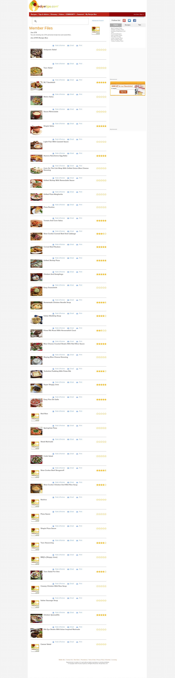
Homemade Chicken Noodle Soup (57, 302)
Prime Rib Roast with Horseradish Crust (60, 330)
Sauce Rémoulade (51, 112)
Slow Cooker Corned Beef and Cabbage (60, 234)
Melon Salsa (48, 97)
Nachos (44, 500)
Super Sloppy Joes (51, 385)
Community (70, 14)
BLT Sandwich (49, 82)
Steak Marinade (47, 442)
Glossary (53, 14)
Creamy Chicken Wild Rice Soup (54, 586)
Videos (61, 14)
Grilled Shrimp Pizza (52, 260)
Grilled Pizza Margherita (53, 194)
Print (80, 45)
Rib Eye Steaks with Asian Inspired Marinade (62, 629)
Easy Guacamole (50, 287)
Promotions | (84, 659)
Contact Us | (69, 659)
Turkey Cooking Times (117, 41)
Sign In (142, 14)
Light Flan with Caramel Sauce (56, 142)
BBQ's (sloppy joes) (49, 557)
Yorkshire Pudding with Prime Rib (57, 371)
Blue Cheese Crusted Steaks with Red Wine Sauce (64, 344)
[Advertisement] (102, 6)
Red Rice (44, 414)
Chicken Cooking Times (117, 29)
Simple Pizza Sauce (48, 528)
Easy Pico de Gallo (51, 399)
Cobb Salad (48, 456)
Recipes (34, 14)
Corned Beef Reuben (52, 247)
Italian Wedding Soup (52, 316)
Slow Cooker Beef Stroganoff (52, 470)
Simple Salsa (49, 126)
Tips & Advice (43, 14)
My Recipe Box (91, 14)
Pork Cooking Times (116, 39)
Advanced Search (98, 20)
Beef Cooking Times (116, 28)
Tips (139, 25)
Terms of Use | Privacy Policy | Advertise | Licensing (102, 659)
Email (72, 45)
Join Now (136, 14)
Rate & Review (60, 45)
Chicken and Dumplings (53, 274)
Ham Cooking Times (116, 35)
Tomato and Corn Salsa (53, 220)
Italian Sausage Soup (49, 600)
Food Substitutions (116, 33)
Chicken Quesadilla (51, 615)
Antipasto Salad (50, 50)
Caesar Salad (46, 644)
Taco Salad (48, 68)
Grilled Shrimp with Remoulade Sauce (59, 180)
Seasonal (80, 14)
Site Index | (77, 659)
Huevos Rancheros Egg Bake (55, 156)
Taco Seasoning (47, 543)
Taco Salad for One (52, 571)
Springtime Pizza (50, 428)
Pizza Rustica (49, 207)
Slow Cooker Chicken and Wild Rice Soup (61, 485)
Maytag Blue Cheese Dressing (56, 357)
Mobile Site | (62, 659)
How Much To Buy (116, 36)
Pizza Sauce (45, 514)
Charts (115, 25)
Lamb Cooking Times (117, 38)
